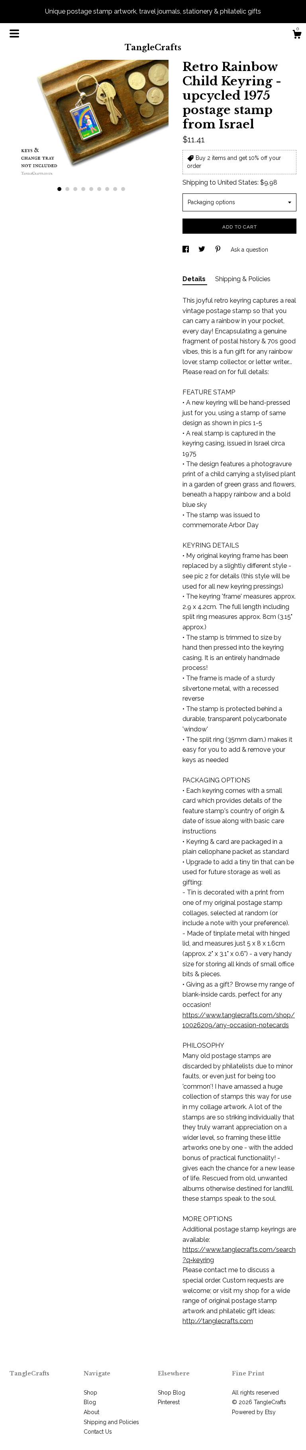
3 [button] (75, 189)
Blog (90, 1402)
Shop (90, 1392)
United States (237, 182)
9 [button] (123, 189)
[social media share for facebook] (186, 249)
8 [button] (115, 189)
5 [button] (91, 189)
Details (194, 279)
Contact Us (98, 1431)
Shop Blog (171, 1392)
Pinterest (169, 1402)
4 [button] (83, 189)
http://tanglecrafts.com (217, 1321)
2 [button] (67, 189)
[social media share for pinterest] (219, 249)
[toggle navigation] (14, 33)
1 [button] (59, 189)
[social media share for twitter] (202, 249)
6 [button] (99, 189)
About (91, 1412)
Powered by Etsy (254, 1412)
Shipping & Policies (243, 279)
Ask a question (249, 249)
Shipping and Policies (111, 1422)
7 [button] (107, 189)
